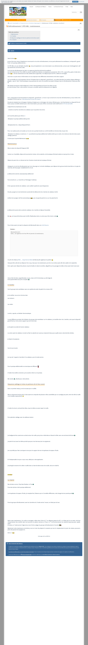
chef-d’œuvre (45, 225)
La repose (13, 39)
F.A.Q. (67, 6)
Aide (72, 6)
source (12, 50)
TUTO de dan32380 (68, 103)
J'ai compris (75, 1)
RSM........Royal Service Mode (25, 260)
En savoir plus (81, 1)
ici (24, 116)
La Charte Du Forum (58, 6)
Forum (49, 6)
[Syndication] (7, 26)
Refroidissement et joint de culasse (31, 99)
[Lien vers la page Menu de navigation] (28, 5)
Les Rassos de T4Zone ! (40, 6)
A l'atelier (13, 36)
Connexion (58, 20)
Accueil (31, 6)
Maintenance (14, 34)
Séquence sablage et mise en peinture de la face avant (25, 38)
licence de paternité (26, 554)
